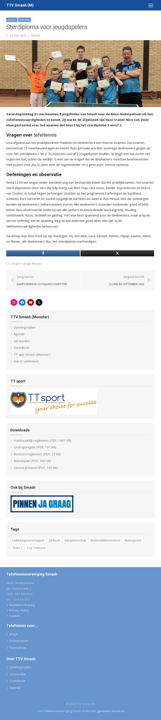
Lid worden (22, 341)
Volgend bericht (126, 280)
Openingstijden (25, 327)
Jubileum (54, 540)
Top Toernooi (36, 548)
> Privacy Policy (17, 610)
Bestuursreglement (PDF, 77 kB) (37, 454)
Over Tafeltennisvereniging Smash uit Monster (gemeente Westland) (80, 711)
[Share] (43, 253)
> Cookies (13, 616)
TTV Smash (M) (20, 5)
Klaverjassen (133, 540)
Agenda (19, 334)
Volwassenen (19, 640)
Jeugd (12, 19)
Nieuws (24, 19)
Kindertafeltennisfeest (105, 540)
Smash (35, 35)
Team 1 (17, 548)
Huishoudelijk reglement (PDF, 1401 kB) (42, 440)
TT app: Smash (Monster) (32, 354)
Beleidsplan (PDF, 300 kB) (32, 461)
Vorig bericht (42, 280)
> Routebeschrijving (20, 605)
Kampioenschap (75, 540)
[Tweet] (117, 253)
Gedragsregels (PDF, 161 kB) (35, 447)
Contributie (22, 347)
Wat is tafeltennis (26, 361)
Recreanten (17, 647)
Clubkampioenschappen (28, 540)
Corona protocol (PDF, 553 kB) (36, 468)
